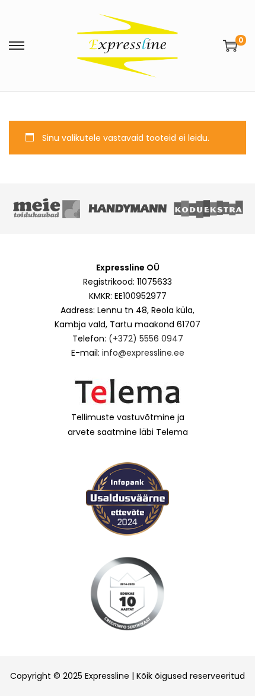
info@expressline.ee (143, 353)
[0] (230, 45)
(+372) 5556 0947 (146, 338)
